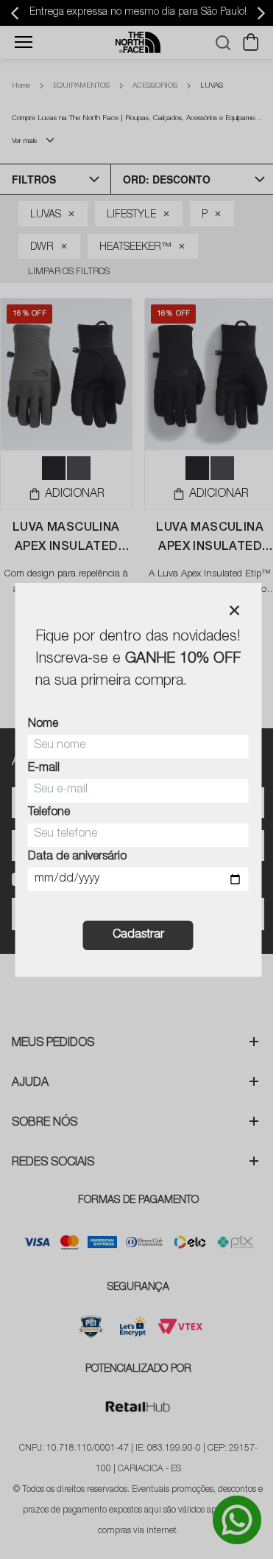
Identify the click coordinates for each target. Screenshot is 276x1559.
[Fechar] (234, 610)
